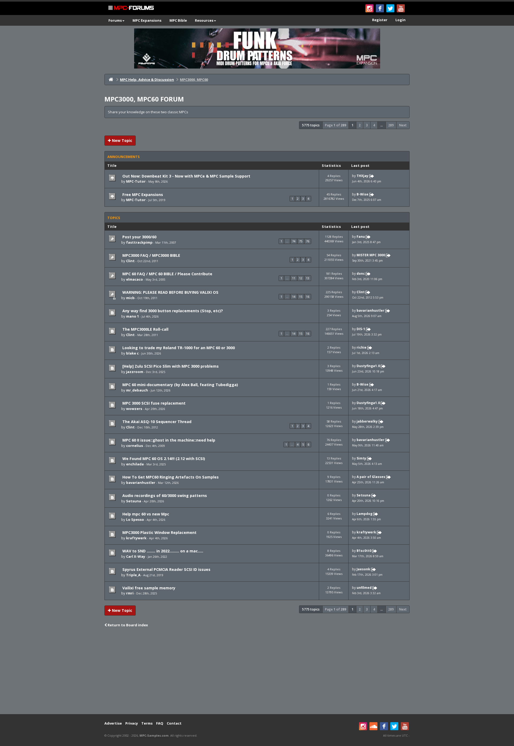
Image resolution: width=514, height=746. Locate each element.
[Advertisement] (257, 671)
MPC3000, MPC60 (194, 79)
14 (293, 297)
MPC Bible (178, 20)
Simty (361, 458)
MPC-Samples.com (154, 735)
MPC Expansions (147, 20)
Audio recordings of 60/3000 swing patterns (164, 495)
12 (300, 278)
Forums (115, 20)
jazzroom (134, 371)
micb (130, 297)
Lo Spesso (135, 519)
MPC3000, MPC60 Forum (144, 99)
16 (307, 297)
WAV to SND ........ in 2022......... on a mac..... (162, 550)
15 (300, 297)
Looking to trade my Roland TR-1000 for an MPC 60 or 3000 (178, 347)
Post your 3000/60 (138, 236)
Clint (130, 260)
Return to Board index (127, 625)
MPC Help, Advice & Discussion (147, 79)
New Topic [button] (121, 140)
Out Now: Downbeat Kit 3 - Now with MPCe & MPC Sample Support (185, 176)
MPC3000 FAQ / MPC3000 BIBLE (150, 255)
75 (300, 241)
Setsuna (133, 501)
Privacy (131, 723)
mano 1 (132, 316)
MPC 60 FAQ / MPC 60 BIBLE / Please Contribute (166, 273)
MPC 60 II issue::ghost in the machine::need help (168, 440)
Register (379, 19)
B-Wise (362, 194)
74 (293, 241)
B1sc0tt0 (364, 550)
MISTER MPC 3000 (371, 255)
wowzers (134, 408)
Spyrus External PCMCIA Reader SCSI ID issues (165, 569)
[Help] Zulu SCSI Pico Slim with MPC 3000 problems (170, 366)
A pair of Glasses (371, 476)
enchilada (135, 464)
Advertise (113, 723)
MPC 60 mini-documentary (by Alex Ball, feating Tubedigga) (179, 384)
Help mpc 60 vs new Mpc (145, 514)
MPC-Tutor (136, 181)
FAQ (159, 723)
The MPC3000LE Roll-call (144, 329)
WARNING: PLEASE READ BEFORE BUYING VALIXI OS (169, 292)
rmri (130, 593)
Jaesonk (363, 569)
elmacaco (134, 279)
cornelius (134, 445)
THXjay (362, 176)
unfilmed (364, 587)
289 (391, 125)
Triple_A (133, 574)
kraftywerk (136, 538)
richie (361, 347)
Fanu (361, 237)
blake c (132, 353)
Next (403, 125)
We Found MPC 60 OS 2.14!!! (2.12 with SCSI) (163, 458)
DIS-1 (361, 329)
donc (361, 274)
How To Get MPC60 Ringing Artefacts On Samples (170, 477)
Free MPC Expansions (142, 194)
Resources (204, 20)
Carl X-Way (135, 556)
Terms (147, 723)
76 (307, 241)
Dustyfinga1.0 (368, 366)
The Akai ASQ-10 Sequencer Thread (156, 421)
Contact (174, 723)
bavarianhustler (370, 310)
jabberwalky (367, 421)
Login (400, 19)
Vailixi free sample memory (148, 587)
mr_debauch (137, 390)
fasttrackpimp (139, 242)
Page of (335, 125)
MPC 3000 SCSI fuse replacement (153, 403)
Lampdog (364, 513)
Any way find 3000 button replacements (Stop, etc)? (172, 310)
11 (293, 278)
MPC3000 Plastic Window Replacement (158, 532)
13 (307, 278)
